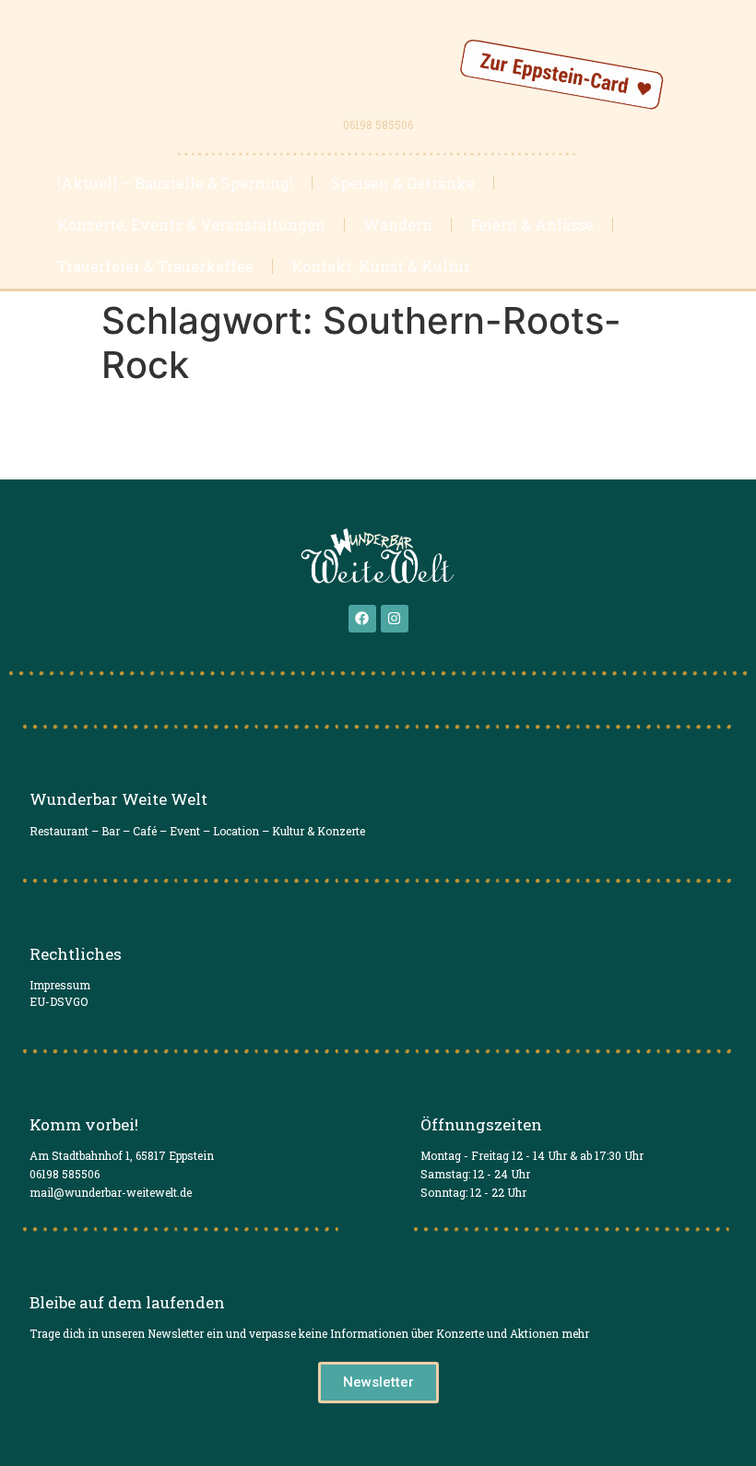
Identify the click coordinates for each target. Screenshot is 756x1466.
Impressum (60, 984)
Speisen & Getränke (403, 183)
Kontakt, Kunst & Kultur (380, 266)
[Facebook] (362, 619)
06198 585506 (378, 124)
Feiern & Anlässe (532, 224)
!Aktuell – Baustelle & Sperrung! (175, 183)
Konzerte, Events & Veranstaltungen (191, 224)
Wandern (397, 224)
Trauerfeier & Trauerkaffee (155, 266)
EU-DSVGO (59, 1001)
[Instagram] (394, 619)
